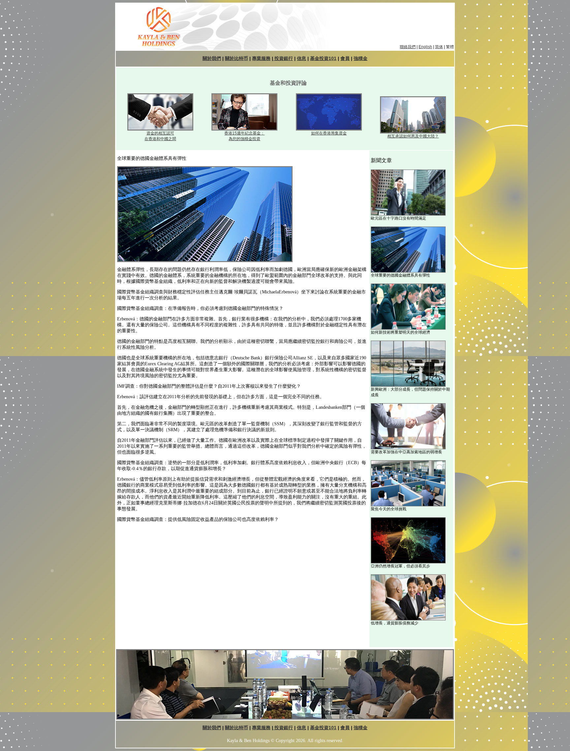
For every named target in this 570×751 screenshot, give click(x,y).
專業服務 (261, 58)
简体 (439, 47)
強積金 (360, 58)
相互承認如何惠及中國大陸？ (413, 136)
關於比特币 (236, 58)
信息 (301, 58)
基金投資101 (323, 58)
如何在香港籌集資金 (329, 133)
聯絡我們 (408, 47)
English (425, 47)
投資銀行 (283, 58)
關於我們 (212, 58)
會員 (345, 58)
